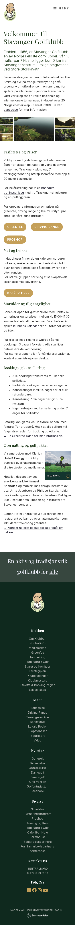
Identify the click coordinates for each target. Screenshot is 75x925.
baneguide (11, 109)
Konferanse (37, 851)
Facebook (37, 791)
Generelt (38, 758)
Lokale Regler (37, 726)
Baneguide (37, 708)
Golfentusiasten (37, 786)
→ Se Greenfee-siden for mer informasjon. (33, 436)
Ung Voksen (37, 782)
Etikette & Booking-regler (37, 685)
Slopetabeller (37, 731)
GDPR (58, 909)
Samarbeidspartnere (37, 841)
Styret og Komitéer (37, 666)
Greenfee (15, 227)
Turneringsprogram (37, 814)
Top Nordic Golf (37, 662)
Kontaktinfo (38, 643)
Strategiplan (37, 671)
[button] (6, 120)
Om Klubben (37, 638)
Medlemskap (37, 648)
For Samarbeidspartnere (37, 846)
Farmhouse (38, 837)
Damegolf (37, 772)
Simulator (37, 809)
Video (37, 740)
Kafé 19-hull (18, 293)
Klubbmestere (37, 680)
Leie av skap (37, 689)
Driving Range (46, 227)
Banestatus (37, 722)
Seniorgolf (37, 777)
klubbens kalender (26, 326)
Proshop (15, 239)
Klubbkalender (37, 676)
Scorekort (38, 736)
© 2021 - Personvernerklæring (34, 909)
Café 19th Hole (37, 832)
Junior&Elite (37, 768)
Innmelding (37, 657)
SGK (12, 909)
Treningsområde (37, 717)
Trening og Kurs (37, 823)
